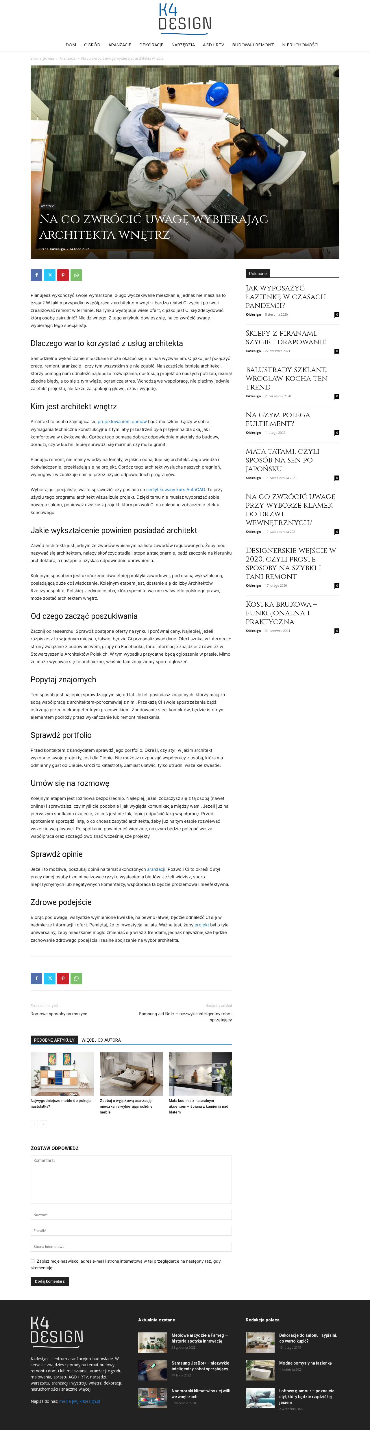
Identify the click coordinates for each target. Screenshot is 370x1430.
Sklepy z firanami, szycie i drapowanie (286, 337)
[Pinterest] (63, 275)
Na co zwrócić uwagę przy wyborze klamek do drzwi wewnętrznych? (290, 510)
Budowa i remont (253, 44)
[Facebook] (36, 275)
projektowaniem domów (122, 421)
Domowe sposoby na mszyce (59, 1013)
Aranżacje (119, 44)
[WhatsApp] (76, 275)
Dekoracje (151, 44)
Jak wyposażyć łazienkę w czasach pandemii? (286, 297)
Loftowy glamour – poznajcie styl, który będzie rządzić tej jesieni (306, 1397)
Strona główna (42, 58)
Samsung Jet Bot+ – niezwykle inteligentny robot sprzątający (185, 1017)
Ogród (92, 44)
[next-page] (43, 1123)
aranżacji (156, 869)
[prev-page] (34, 1123)
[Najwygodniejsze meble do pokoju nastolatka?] (62, 1074)
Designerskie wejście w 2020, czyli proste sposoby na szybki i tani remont (291, 564)
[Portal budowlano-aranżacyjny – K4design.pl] (185, 19)
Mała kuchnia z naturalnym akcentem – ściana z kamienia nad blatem (198, 1106)
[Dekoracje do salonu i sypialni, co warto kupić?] (260, 1342)
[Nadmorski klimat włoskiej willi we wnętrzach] (152, 1398)
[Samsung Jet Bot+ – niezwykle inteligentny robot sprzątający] (152, 1370)
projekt (202, 925)
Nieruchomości (300, 44)
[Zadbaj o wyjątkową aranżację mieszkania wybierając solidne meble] (131, 1074)
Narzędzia (183, 44)
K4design (57, 249)
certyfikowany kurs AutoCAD (175, 489)
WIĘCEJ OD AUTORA (101, 1040)
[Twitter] (50, 275)
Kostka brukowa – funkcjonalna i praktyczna (281, 613)
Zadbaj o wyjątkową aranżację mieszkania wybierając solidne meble (126, 1106)
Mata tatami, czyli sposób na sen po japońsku (282, 460)
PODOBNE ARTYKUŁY (54, 1040)
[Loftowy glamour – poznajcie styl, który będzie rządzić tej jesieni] (260, 1398)
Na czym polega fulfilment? (278, 419)
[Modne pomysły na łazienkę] (260, 1370)
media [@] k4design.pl (79, 1401)
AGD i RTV (213, 44)
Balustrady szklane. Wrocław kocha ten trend (287, 378)
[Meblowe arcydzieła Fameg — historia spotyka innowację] (152, 1342)
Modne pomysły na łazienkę (305, 1363)
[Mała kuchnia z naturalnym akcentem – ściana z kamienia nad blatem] (200, 1074)
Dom (71, 44)
